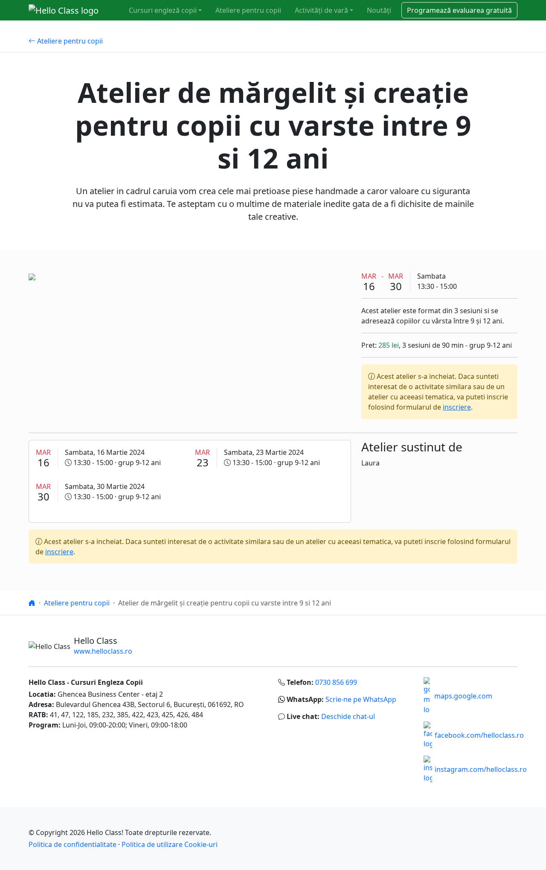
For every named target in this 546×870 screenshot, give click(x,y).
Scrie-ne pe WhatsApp (360, 699)
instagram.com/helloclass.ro (481, 769)
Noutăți (379, 10)
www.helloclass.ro (103, 651)
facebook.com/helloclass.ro (479, 735)
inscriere (457, 407)
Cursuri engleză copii (163, 10)
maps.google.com (463, 696)
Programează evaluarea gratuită (459, 10)
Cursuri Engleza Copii (107, 682)
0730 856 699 (336, 682)
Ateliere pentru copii (248, 10)
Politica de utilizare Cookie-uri (170, 844)
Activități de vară (321, 10)
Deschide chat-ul (348, 716)
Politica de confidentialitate (72, 844)
